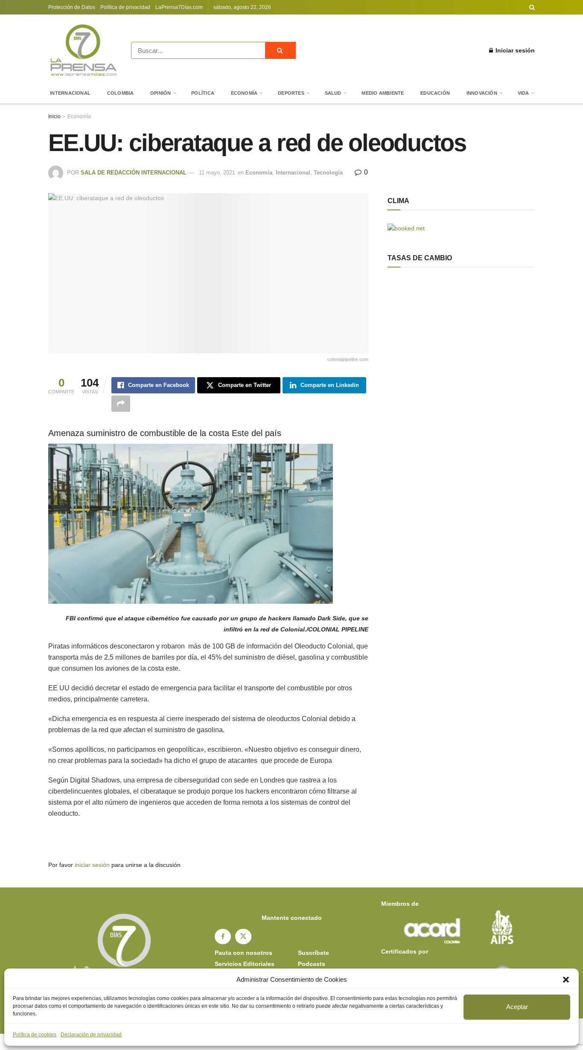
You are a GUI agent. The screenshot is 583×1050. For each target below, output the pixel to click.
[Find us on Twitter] (243, 936)
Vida (523, 93)
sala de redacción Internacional (134, 172)
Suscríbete (313, 952)
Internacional (70, 93)
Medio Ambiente (382, 93)
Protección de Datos (71, 7)
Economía (244, 93)
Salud (333, 93)
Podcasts (311, 963)
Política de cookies (34, 1035)
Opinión (160, 93)
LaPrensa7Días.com (179, 7)
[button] (566, 979)
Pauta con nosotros (243, 952)
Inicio (54, 116)
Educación (435, 93)
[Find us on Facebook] (223, 936)
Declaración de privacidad (91, 1035)
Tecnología (328, 172)
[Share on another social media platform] (120, 404)
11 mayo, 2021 (217, 172)
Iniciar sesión (514, 50)
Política (202, 93)
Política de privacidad (125, 7)
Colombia (120, 93)
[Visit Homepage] (83, 50)
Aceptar (517, 1006)
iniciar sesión (92, 864)
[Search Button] (532, 7)
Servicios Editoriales (244, 963)
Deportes (291, 93)
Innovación (481, 93)
